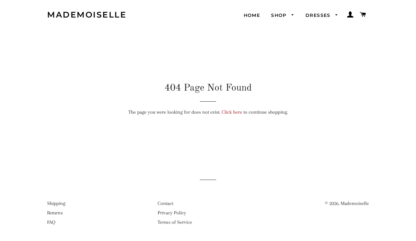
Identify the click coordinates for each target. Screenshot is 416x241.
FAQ (51, 222)
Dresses (319, 15)
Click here (232, 112)
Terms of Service (175, 222)
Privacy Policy (172, 213)
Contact (165, 203)
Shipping (56, 203)
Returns (55, 213)
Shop (279, 15)
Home (252, 15)
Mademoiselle (86, 14)
